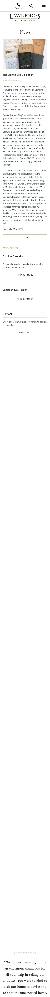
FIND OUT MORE (25, 275)
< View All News (10, 247)
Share (25, 237)
